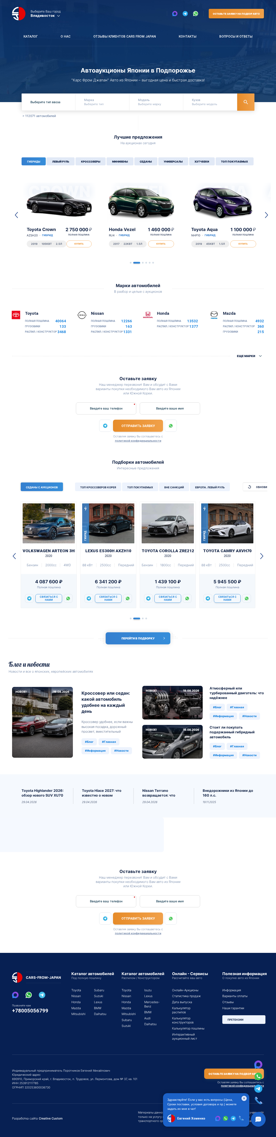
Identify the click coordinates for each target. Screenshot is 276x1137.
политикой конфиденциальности (138, 440)
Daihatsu (100, 1014)
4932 (259, 321)
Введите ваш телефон (106, 408)
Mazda (76, 1008)
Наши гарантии (233, 1008)
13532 (192, 321)
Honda (76, 1002)
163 (128, 326)
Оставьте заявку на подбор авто (236, 13)
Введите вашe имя (170, 408)
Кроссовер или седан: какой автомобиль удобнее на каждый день (106, 702)
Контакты (187, 36)
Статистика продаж (186, 996)
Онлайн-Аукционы (185, 990)
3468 (61, 332)
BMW (97, 1008)
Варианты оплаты (235, 996)
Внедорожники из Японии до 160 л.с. (228, 792)
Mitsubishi (77, 1014)
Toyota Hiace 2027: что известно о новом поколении (101, 793)
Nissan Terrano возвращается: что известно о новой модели (158, 793)
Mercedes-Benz (150, 1004)
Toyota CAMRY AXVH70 (227, 553)
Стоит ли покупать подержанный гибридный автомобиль (232, 732)
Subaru (99, 990)
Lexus (98, 1002)
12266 (126, 321)
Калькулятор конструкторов (183, 1020)
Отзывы (228, 1002)
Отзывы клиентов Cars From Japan (124, 36)
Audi (147, 1018)
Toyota (76, 990)
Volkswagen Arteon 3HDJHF (49, 553)
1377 (193, 326)
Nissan (76, 996)
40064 (60, 321)
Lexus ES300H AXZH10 (108, 553)
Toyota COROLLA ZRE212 (168, 553)
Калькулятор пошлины (188, 1028)
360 (260, 326)
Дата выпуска (182, 1002)
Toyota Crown (41, 232)
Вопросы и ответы (235, 36)
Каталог (31, 36)
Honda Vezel (122, 232)
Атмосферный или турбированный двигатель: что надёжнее (237, 693)
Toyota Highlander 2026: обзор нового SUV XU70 (43, 792)
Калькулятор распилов (181, 1010)
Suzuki (98, 996)
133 (63, 326)
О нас (66, 36)
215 (260, 332)
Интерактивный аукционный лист (184, 1037)
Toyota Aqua (204, 232)
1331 (127, 332)
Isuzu (148, 990)
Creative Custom (51, 1118)
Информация (231, 990)
